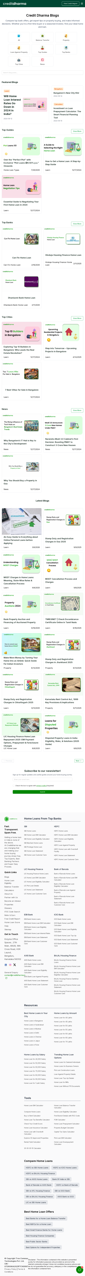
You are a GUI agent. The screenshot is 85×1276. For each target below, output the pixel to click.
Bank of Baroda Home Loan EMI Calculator (65, 879)
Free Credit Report (70, 3)
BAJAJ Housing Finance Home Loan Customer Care (67, 992)
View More (77, 131)
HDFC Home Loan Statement (64, 855)
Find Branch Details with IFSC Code (67, 1116)
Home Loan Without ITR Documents (67, 1086)
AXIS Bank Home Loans (32, 960)
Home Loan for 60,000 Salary (35, 1067)
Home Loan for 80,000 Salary (35, 1075)
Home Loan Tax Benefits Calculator (37, 1120)
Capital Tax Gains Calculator (64, 1132)
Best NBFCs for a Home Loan (38, 1224)
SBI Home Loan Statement (33, 851)
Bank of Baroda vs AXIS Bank (38, 1185)
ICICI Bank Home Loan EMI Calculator (63, 924)
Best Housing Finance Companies (40, 1236)
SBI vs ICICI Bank (62, 1191)
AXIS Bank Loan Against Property (36, 976)
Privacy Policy (10, 1269)
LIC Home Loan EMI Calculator (35, 878)
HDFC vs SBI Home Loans (37, 1168)
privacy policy (41, 786)
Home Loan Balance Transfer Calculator (64, 1107)
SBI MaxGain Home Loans (33, 843)
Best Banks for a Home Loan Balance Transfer (46, 1218)
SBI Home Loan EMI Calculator (35, 835)
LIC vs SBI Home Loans (36, 1202)
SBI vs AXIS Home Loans (36, 1179)
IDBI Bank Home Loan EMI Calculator (37, 923)
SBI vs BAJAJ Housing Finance (39, 1196)
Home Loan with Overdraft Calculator (33, 1133)
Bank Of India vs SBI (61, 1179)
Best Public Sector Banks (36, 1241)
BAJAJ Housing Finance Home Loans (65, 961)
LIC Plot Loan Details (31, 886)
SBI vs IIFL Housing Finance (38, 1191)
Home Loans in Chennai (32, 1037)
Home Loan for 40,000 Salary (35, 1059)
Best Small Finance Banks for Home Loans (44, 1230)
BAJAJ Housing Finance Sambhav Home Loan (66, 980)
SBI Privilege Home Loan (33, 847)
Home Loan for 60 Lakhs (63, 1034)
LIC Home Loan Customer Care (35, 894)
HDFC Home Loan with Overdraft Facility (66, 850)
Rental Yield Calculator (32, 1142)
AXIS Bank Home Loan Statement (36, 980)
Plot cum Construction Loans (64, 1070)
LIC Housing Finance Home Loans (36, 874)
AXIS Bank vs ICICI (66, 1196)
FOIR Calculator (59, 1120)
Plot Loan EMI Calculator (63, 1138)
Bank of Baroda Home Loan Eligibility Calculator (64, 885)
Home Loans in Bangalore (33, 1021)
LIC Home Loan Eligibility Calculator (36, 882)
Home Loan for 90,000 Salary (35, 1079)
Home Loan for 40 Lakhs (63, 1018)
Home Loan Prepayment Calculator (66, 1124)
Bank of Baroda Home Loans (64, 874)
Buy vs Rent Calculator (32, 1116)
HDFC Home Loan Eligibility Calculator (64, 840)
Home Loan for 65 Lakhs (63, 1038)
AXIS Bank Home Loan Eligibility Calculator (35, 971)
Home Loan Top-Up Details (64, 1078)
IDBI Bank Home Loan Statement (35, 937)
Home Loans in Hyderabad (34, 1025)
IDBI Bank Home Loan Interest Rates (37, 933)
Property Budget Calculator (64, 1128)
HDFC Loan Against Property (64, 845)
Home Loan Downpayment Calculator (63, 1143)
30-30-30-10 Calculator (32, 1148)
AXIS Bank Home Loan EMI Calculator (33, 965)
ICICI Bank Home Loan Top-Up (65, 936)
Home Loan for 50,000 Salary (35, 1063)
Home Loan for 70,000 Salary (35, 1071)
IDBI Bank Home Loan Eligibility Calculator (35, 928)
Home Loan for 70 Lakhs (63, 1042)
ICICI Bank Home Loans (62, 919)
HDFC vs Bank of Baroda (67, 1185)
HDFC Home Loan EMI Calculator (66, 835)
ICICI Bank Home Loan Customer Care (66, 945)
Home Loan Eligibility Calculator (65, 1112)
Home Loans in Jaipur (32, 1041)
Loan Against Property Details (65, 1074)
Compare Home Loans (32, 1112)
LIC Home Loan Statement (33, 890)
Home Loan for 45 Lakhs (63, 1022)
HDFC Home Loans (61, 831)
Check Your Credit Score (33, 1124)
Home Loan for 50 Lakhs (63, 1026)
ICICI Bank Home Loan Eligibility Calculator (65, 930)
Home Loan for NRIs (61, 1082)
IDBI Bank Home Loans (32, 919)
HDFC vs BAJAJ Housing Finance (40, 1173)
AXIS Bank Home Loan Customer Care (36, 986)
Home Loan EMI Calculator (33, 1105)
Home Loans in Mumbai (32, 1029)
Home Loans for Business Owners (66, 1066)
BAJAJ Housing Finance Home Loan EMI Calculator (67, 967)
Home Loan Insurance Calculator (36, 1128)
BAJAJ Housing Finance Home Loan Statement (67, 986)
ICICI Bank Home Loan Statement (66, 940)
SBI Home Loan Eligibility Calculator (37, 839)
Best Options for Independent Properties (43, 1247)
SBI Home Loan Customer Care (35, 855)
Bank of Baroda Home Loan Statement (64, 897)
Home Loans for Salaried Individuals (67, 1062)
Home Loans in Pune (31, 1045)
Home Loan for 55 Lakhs (63, 1030)
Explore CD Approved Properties (36, 1138)
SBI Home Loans (30, 831)
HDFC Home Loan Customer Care (66, 859)
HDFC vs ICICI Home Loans (65, 1168)
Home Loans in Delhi (31, 1033)
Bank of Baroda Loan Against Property (64, 891)
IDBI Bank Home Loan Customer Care (35, 942)
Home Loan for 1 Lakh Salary (34, 1083)
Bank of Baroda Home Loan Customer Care (64, 904)
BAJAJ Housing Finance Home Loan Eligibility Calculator (67, 974)
